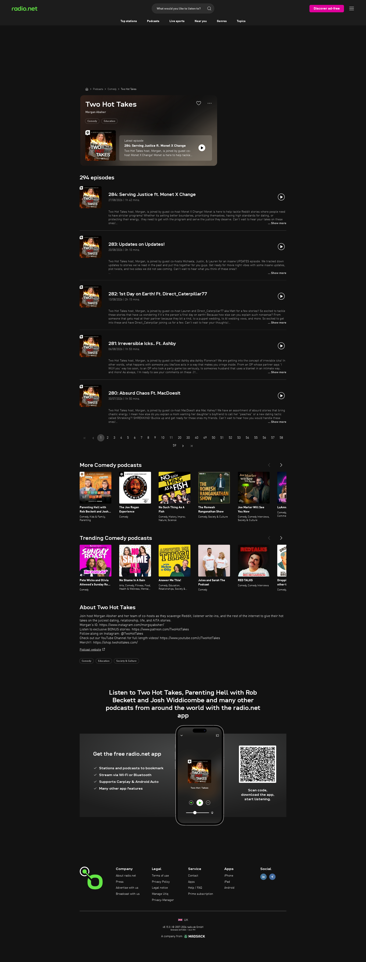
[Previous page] (93, 438)
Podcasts (153, 21)
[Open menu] (351, 8)
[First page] (84, 438)
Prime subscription (200, 893)
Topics (241, 21)
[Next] (281, 463)
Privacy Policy (161, 881)
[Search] (209, 8)
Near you (201, 21)
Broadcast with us (128, 893)
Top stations (129, 21)
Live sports (176, 21)
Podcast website (90, 649)
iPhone (228, 875)
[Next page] (183, 446)
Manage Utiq (160, 893)
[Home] (87, 89)
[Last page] (191, 446)
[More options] (209, 103)
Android (229, 887)
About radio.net (126, 875)
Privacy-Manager (163, 900)
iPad (227, 881)
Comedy (92, 121)
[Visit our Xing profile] (272, 876)
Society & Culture (126, 661)
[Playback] (201, 147)
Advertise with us (127, 887)
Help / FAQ (195, 887)
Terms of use (160, 875)
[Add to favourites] (198, 103)
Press (119, 881)
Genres (222, 21)
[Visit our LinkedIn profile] (263, 876)
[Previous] (269, 463)
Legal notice (160, 887)
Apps (191, 881)
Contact (193, 875)
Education (109, 121)
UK (185, 920)
